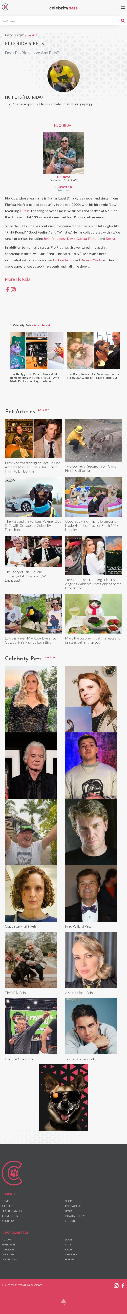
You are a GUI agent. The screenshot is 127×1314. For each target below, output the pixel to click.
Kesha (110, 238)
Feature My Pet (12, 1210)
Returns (70, 1220)
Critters (71, 1254)
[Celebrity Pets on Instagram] (116, 1284)
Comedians (9, 1259)
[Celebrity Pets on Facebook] (123, 1284)
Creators (8, 1254)
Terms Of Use (10, 1215)
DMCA (69, 1210)
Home (9, 35)
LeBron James (63, 260)
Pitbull (93, 238)
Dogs (68, 1239)
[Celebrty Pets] (63, 8)
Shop (68, 1200)
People (19, 35)
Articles (7, 1205)
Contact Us (73, 1205)
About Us (8, 1220)
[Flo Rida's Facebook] (7, 289)
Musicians (63, 190)
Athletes (8, 1249)
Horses (69, 1259)
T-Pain (24, 211)
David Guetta (77, 238)
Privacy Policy (75, 1215)
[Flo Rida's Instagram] (13, 289)
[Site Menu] (123, 6)
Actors (7, 1239)
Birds (68, 1249)
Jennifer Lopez (54, 238)
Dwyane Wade (91, 260)
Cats (68, 1244)
